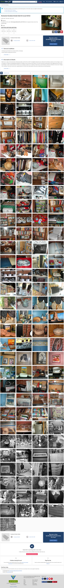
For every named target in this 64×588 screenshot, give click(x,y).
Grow (25, 582)
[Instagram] (47, 579)
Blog (24, 583)
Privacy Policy (34, 581)
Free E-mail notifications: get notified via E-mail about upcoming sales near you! (32, 577)
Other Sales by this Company (10, 10)
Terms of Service (35, 579)
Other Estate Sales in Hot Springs (11, 11)
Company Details (17, 40)
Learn (25, 581)
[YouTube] (49, 579)
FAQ (24, 579)
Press (33, 582)
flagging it (48, 563)
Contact (25, 584)
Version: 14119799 (13, 586)
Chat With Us (14, 581)
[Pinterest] (52, 579)
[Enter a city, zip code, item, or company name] (36, 2)
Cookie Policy (34, 584)
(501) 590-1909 (32, 40)
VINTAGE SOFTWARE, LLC (16, 583)
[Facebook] (43, 579)
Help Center (34, 583)
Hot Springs (9, 571)
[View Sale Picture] (24, 81)
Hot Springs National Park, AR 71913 (15, 570)
